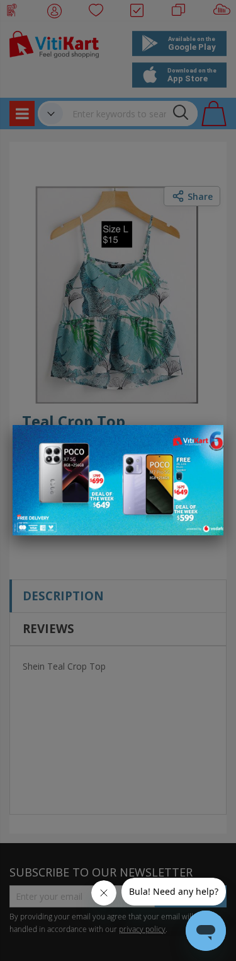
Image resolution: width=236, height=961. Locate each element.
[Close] (205, 441)
